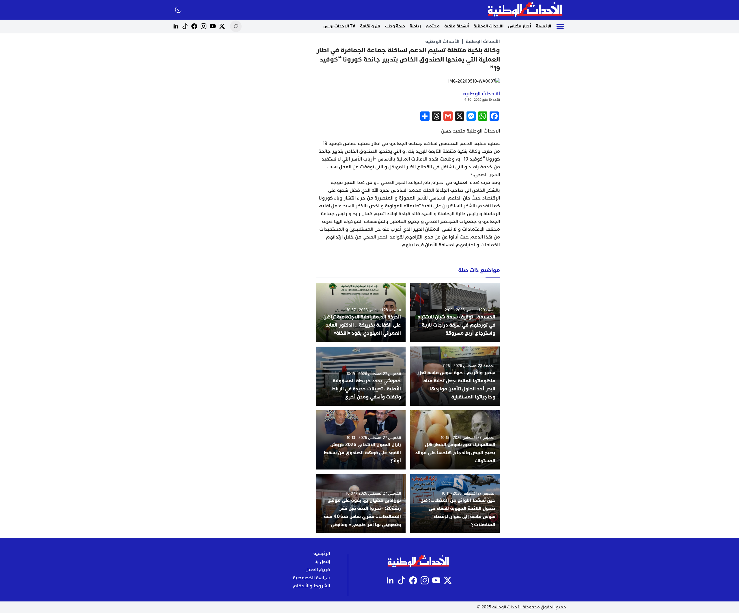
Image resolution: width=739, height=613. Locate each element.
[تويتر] (222, 26)
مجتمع (433, 26)
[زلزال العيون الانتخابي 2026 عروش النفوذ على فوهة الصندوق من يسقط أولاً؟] (361, 439)
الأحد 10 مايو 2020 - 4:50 (482, 100)
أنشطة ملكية (456, 26)
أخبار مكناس (519, 26)
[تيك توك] (185, 26)
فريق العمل (317, 570)
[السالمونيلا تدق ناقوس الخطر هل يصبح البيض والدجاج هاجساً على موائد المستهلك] (455, 439)
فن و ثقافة (370, 26)
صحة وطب (395, 26)
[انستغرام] (203, 26)
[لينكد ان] (175, 26)
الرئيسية (543, 26)
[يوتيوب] (212, 26)
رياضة (415, 26)
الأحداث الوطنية (488, 26)
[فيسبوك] (194, 26)
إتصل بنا (322, 561)
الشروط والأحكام (311, 586)
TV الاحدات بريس (339, 26)
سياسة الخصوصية (311, 578)
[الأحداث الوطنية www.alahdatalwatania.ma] (525, 10)
